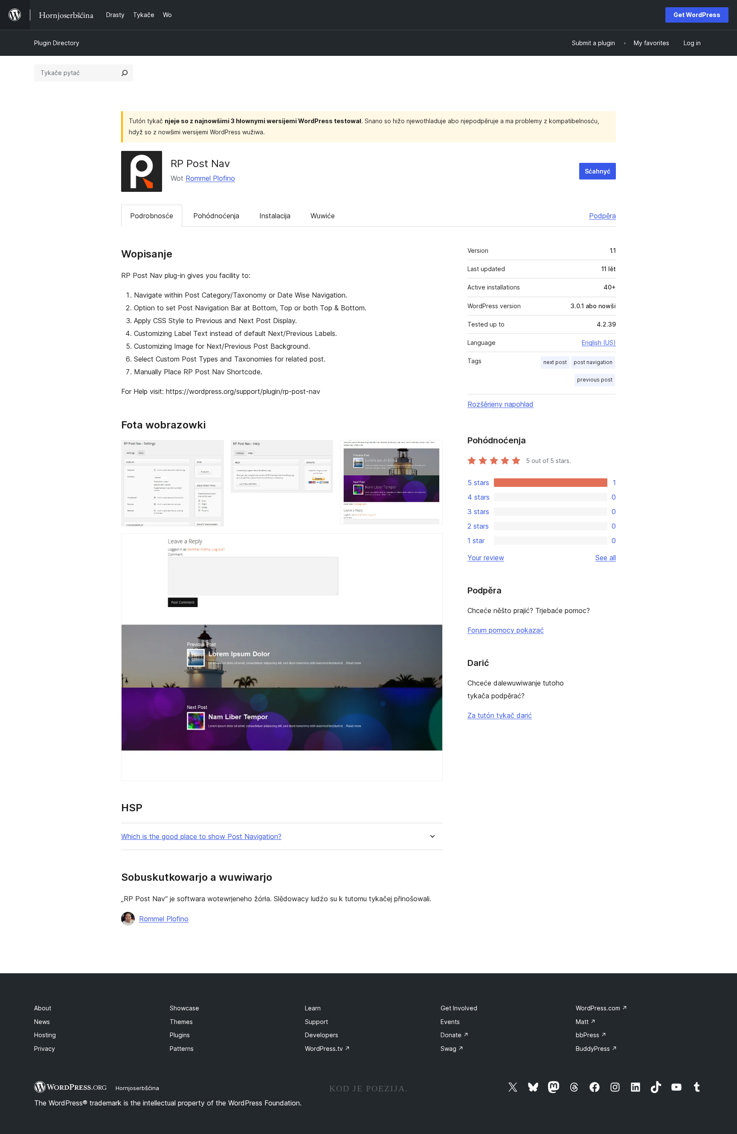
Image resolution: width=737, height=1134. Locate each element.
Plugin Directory (56, 42)
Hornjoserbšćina (137, 1088)
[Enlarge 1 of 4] (212, 451)
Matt (586, 1021)
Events (450, 1021)
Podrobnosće (151, 215)
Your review (485, 557)
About (42, 1008)
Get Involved (459, 1008)
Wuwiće (322, 215)
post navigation (593, 362)
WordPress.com (601, 1008)
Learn (313, 1008)
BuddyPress (596, 1048)
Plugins (180, 1035)
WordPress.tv (327, 1048)
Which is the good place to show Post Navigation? (201, 837)
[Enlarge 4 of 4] (431, 545)
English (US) (599, 342)
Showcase (184, 1008)
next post (555, 362)
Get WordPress (696, 14)
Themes (181, 1021)
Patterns (182, 1048)
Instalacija (274, 215)
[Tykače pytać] (124, 72)
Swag (452, 1048)
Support (316, 1021)
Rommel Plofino (210, 178)
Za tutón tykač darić (499, 715)
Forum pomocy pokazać (505, 630)
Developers (321, 1035)
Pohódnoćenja (216, 215)
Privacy (44, 1048)
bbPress (591, 1035)
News (42, 1021)
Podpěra (602, 215)
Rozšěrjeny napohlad (500, 404)
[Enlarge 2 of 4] (321, 451)
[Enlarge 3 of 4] (431, 451)
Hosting (45, 1035)
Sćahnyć (597, 171)
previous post (594, 379)
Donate (455, 1035)
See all (605, 557)
